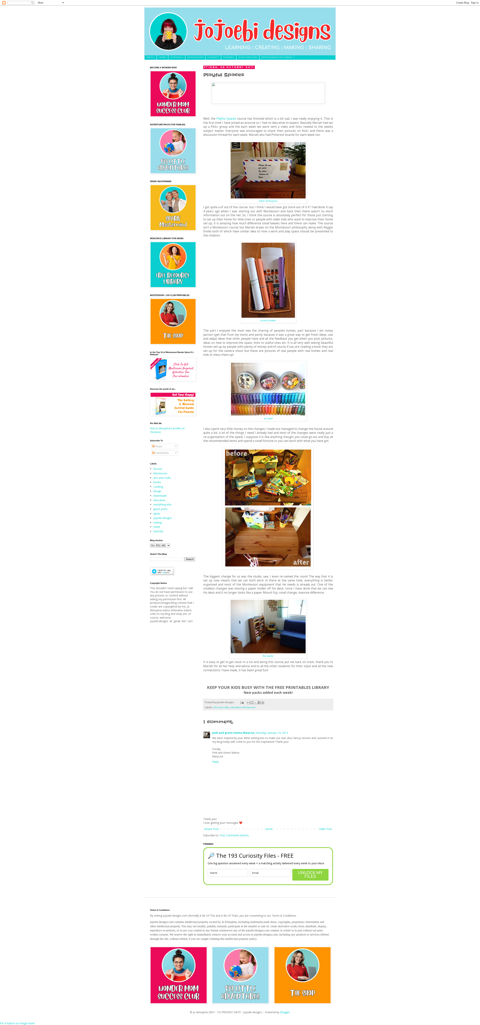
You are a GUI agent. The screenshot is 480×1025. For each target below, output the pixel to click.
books (157, 482)
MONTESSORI (195, 57)
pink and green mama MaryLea (233, 732)
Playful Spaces (226, 119)
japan (156, 513)
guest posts (160, 509)
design (157, 491)
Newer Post (211, 829)
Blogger (285, 1012)
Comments (161, 453)
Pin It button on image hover (17, 1023)
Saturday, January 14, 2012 (272, 732)
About (150, 57)
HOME (162, 57)
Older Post (325, 829)
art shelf (268, 418)
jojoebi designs (162, 518)
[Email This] (248, 702)
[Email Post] (241, 702)
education (236, 707)
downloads (160, 495)
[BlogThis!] (252, 702)
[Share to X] (255, 702)
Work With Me (247, 57)
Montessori (249, 707)
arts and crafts (221, 707)
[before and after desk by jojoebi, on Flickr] (267, 568)
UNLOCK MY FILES (310, 875)
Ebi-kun (157, 469)
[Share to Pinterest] (263, 702)
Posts (158, 446)
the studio (268, 656)
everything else (162, 504)
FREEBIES (228, 57)
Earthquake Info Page (276, 57)
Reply (215, 761)
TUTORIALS (176, 57)
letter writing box (268, 201)
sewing (157, 522)
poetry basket (268, 320)
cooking (158, 486)
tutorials (158, 531)
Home (269, 829)
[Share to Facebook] (259, 702)
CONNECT (213, 57)
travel (156, 527)
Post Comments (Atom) (234, 835)
